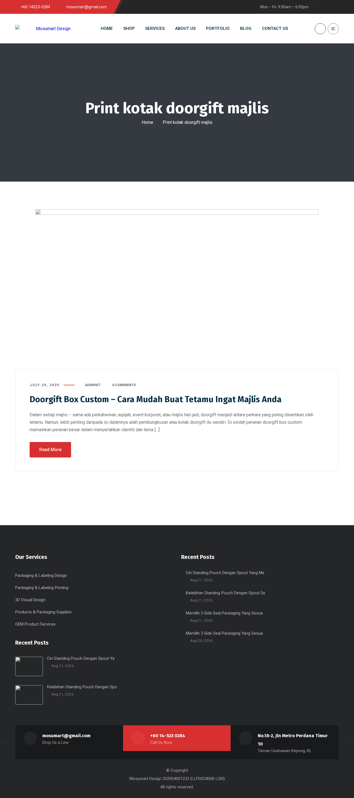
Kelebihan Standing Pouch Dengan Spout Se (225, 592)
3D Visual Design (30, 599)
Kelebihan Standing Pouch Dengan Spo (82, 686)
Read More (50, 449)
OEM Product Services (35, 624)
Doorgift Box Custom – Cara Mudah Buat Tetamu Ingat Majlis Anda (156, 399)
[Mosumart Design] (43, 28)
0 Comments (124, 385)
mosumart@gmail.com (66, 735)
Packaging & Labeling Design (41, 575)
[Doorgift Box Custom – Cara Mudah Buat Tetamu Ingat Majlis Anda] (177, 289)
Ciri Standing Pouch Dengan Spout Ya (80, 658)
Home (147, 122)
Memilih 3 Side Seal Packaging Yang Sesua (224, 613)
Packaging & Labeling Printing (41, 587)
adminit (92, 385)
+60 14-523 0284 (167, 735)
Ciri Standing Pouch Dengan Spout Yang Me (225, 572)
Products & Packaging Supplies (43, 611)
